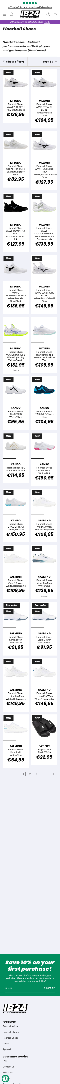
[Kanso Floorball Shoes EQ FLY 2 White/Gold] (16, 446)
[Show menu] (4, 14)
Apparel (7, 1049)
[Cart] (55, 14)
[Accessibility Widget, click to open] (5, 1078)
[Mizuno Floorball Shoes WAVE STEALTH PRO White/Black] (16, 82)
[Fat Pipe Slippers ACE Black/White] (44, 727)
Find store (8, 1072)
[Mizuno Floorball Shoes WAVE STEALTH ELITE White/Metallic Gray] (44, 82)
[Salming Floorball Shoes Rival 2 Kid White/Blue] (16, 727)
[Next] (48, 774)
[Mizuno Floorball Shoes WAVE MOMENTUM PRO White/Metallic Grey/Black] (16, 268)
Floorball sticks (10, 1026)
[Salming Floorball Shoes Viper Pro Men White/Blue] (44, 558)
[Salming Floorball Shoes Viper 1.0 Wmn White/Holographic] (16, 558)
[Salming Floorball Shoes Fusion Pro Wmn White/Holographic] (44, 671)
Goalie (6, 1043)
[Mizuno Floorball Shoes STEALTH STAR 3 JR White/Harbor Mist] (16, 144)
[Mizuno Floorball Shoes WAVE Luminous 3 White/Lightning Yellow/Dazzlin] (16, 330)
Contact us (8, 1066)
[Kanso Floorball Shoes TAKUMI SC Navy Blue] (44, 389)
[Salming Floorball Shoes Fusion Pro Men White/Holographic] (16, 671)
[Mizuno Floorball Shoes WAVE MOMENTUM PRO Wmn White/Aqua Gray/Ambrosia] (44, 206)
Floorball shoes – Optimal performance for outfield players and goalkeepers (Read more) (26, 46)
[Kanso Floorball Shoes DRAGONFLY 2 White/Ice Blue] (16, 502)
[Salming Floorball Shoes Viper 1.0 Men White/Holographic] (44, 502)
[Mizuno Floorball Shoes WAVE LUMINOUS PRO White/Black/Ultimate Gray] (44, 144)
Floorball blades (11, 1031)
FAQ (5, 1060)
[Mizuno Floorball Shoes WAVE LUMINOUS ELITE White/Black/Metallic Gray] (44, 268)
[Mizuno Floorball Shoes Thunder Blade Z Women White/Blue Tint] (44, 330)
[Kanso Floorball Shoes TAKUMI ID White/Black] (16, 389)
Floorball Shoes (10, 1037)
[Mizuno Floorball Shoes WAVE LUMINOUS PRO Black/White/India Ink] (16, 206)
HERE (47, 21)
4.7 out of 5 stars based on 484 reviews (30, 7)
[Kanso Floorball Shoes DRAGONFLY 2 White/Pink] (44, 446)
